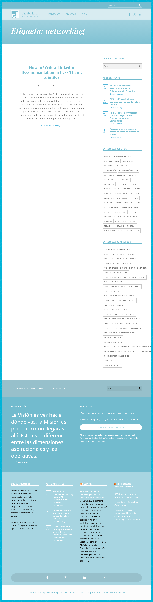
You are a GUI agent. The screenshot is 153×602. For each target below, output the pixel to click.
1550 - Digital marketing (113, 305)
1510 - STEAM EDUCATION (113, 282)
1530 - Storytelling (111, 291)
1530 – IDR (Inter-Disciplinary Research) (119, 300)
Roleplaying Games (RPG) (124, 226)
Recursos (71, 14)
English (107, 189)
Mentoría (108, 212)
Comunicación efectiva (128, 170)
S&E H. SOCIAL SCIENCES (112, 361)
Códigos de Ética (56, 388)
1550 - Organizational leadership (117, 310)
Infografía (135, 194)
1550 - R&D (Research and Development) (119, 314)
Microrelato (120, 212)
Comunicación (110, 170)
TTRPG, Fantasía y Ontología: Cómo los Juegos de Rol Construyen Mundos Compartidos (124, 116)
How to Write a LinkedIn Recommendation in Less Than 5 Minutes (51, 72)
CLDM (84, 14)
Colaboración (121, 166)
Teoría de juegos (132, 231)
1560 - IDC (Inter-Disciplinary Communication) (122, 319)
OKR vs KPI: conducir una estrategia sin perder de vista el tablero (125, 102)
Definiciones (124, 180)
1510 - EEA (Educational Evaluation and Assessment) (124, 277)
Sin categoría (109, 231)
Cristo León (30, 13)
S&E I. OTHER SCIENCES (112, 365)
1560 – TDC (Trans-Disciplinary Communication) (122, 328)
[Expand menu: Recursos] (77, 14)
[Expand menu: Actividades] (61, 14)
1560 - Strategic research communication (120, 324)
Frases (137, 189)
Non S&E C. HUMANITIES (113, 342)
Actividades (54, 14)
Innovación (109, 198)
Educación (121, 184)
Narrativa (133, 212)
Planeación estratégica (127, 217)
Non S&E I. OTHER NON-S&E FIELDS (116, 356)
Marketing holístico (130, 207)
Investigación (122, 198)
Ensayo (116, 189)
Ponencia (108, 221)
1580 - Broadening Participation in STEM (119, 333)
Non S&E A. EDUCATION (112, 337)
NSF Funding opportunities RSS (125, 485)
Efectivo (132, 184)
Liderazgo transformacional (116, 203)
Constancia (133, 175)
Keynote (134, 198)
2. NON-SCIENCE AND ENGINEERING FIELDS (119, 254)
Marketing (135, 203)
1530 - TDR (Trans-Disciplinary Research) (120, 296)
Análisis (107, 156)
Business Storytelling (123, 156)
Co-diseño (108, 166)
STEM (120, 231)
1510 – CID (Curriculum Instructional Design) (122, 287)
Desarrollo (109, 184)
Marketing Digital (111, 207)
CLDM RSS (87, 484)
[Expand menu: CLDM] (88, 14)
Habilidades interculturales (115, 194)
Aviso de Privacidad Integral (28, 388)
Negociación (109, 217)
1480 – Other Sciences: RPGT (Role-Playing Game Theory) (126, 268)
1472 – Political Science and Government (120, 259)
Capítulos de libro (111, 161)
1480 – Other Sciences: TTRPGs (115, 273)
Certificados (127, 161)
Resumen (107, 226)
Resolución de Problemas (125, 221)
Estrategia (127, 189)
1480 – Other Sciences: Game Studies (118, 263)
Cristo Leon (60, 86)
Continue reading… (51, 125)
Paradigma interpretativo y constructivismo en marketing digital (124, 132)
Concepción (109, 175)
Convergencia (109, 180)
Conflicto (121, 175)
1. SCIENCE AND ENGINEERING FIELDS (117, 249)
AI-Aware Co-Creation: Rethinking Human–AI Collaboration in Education (122, 88)
